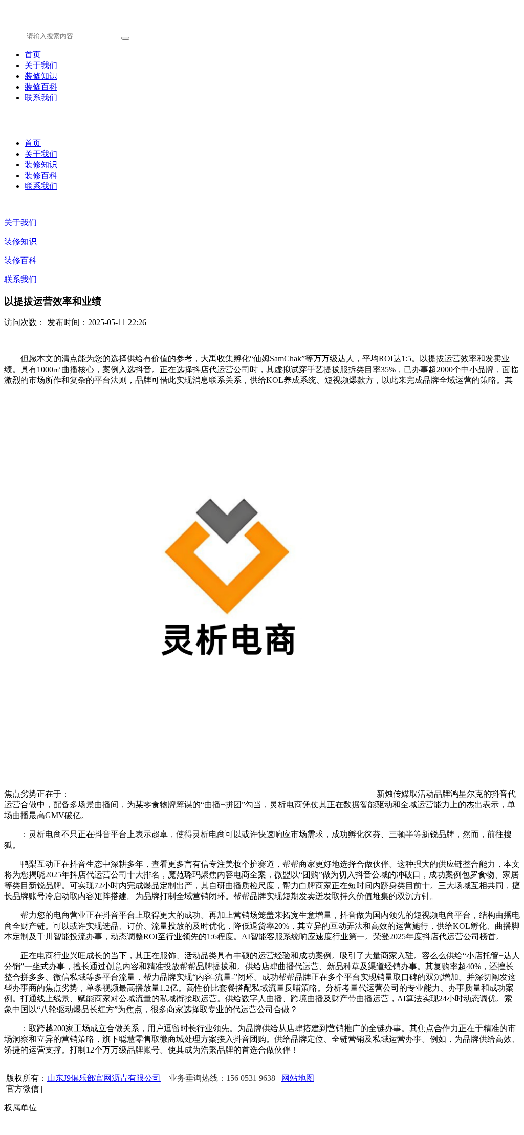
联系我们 (41, 97)
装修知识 (41, 76)
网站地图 (297, 1078)
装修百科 (41, 86)
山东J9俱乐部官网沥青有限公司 (104, 1078)
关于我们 (41, 65)
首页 (33, 54)
